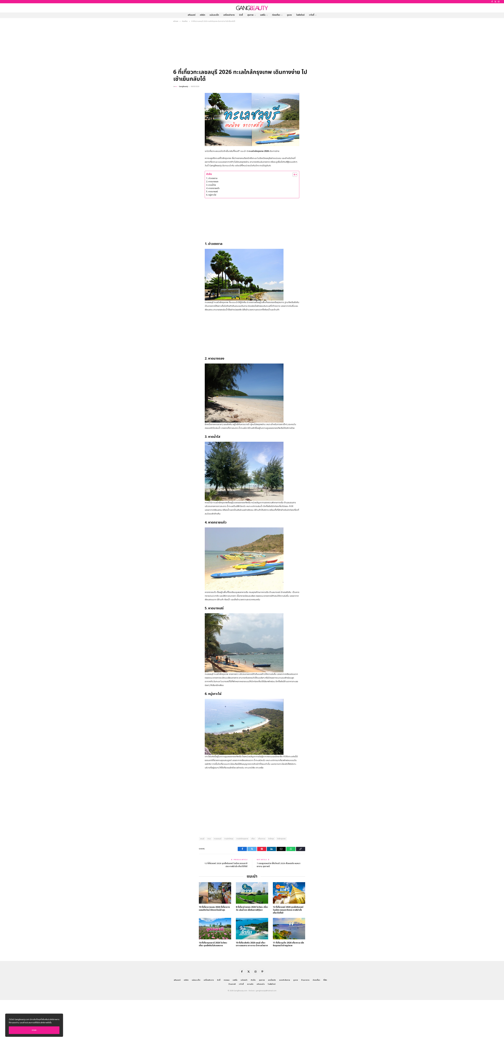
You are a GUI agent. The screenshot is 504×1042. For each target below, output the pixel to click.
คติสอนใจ (260, 984)
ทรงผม (227, 980)
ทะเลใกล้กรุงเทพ (242, 838)
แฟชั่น (262, 15)
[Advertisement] (252, 46)
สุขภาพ (250, 15)
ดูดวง (289, 15)
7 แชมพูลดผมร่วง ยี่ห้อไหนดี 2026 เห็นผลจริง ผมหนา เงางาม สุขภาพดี (278, 865)
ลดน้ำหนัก (272, 980)
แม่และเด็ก (214, 15)
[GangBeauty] (252, 7)
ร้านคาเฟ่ (232, 984)
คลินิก (202, 15)
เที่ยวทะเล (261, 838)
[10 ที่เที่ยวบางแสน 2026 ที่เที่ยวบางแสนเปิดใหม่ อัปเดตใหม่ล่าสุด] (215, 893)
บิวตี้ (241, 15)
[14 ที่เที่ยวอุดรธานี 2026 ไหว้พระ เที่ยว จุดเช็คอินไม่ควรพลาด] (215, 928)
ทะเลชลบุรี (217, 838)
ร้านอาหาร (305, 980)
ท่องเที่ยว (276, 15)
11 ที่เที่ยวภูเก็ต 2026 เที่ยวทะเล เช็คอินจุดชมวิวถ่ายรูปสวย (288, 944)
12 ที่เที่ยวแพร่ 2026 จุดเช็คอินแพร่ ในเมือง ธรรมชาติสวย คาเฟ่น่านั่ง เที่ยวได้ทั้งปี (225, 865)
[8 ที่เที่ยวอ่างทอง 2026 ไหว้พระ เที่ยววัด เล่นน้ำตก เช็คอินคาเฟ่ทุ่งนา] (252, 893)
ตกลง (34, 1030)
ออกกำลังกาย (284, 980)
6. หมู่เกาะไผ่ (211, 194)
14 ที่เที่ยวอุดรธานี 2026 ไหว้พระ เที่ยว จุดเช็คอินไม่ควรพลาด (213, 944)
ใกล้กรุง (271, 838)
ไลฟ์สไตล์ (300, 15)
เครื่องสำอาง (229, 15)
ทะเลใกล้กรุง (228, 838)
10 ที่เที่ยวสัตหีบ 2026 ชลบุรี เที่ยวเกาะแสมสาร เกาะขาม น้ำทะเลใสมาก (252, 944)
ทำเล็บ (253, 980)
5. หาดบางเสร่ (212, 191)
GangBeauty (183, 86)
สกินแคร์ (191, 15)
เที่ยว (253, 838)
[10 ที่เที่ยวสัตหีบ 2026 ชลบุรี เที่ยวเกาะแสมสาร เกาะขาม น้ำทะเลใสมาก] (252, 928)
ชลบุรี (202, 838)
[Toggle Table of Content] (293, 174)
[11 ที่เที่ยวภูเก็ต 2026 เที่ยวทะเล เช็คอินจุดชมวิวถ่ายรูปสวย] (289, 928)
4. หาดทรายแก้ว (213, 188)
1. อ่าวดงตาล (211, 178)
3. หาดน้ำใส (211, 185)
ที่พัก (325, 980)
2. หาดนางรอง (212, 181)
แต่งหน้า (244, 980)
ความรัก (250, 984)
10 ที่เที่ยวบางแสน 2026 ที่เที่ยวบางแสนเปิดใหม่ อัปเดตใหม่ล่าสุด (214, 909)
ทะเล (209, 838)
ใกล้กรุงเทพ (281, 838)
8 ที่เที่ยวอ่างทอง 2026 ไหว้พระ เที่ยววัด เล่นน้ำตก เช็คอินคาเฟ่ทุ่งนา (252, 909)
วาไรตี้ (311, 15)
